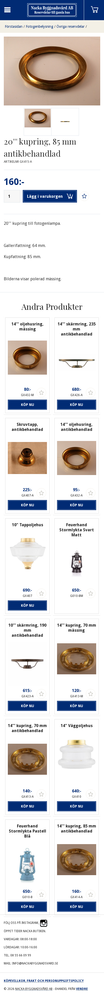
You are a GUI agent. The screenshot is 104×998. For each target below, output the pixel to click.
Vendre (82, 989)
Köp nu (27, 405)
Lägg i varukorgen (45, 196)
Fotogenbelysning (39, 26)
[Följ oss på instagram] (44, 923)
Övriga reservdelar (71, 26)
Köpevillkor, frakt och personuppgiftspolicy (44, 981)
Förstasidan (13, 26)
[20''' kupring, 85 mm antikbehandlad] (65, 122)
